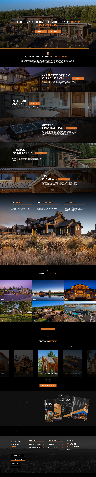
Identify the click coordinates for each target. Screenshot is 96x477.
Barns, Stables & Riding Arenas (35, 446)
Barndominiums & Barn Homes (35, 444)
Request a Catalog (45, 212)
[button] (7, 24)
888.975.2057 (73, 443)
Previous (18, 365)
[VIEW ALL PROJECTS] (48, 327)
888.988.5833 (73, 444)
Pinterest (12, 451)
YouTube (15, 451)
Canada (68, 449)
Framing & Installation (53, 449)
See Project (16, 293)
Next (77, 365)
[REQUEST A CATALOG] (44, 213)
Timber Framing (51, 444)
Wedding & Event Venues (34, 447)
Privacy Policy (58, 474)
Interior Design (51, 446)
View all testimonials (48, 385)
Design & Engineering (52, 443)
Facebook (14, 451)
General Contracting (52, 447)
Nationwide (69, 447)
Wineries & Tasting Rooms (34, 449)
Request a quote (15, 463)
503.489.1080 (76, 446)
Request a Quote (71, 213)
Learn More (78, 78)
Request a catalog (23, 415)
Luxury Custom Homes (34, 443)
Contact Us (70, 440)
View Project (48, 31)
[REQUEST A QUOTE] (71, 214)
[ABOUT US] (16, 213)
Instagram (11, 451)
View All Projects (48, 329)
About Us (16, 212)
